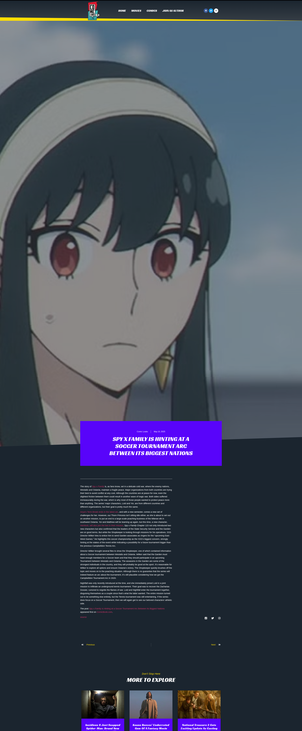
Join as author (173, 10)
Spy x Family (98, 486)
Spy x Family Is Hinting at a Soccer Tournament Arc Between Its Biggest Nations (127, 608)
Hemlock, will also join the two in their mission (101, 525)
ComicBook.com (104, 612)
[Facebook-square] (206, 618)
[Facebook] (206, 10)
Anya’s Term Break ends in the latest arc (99, 512)
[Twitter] (211, 10)
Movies (136, 10)
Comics (152, 10)
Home (122, 10)
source (83, 617)
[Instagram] (216, 10)
